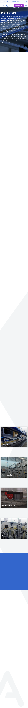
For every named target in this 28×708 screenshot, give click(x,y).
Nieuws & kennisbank (16, 1)
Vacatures (6, 1)
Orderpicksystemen (5, 7)
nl (25, 1)
